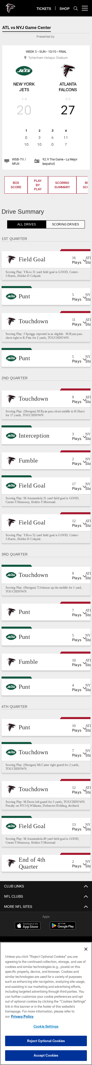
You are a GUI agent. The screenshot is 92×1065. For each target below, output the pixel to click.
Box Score (16, 185)
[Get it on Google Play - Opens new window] (62, 935)
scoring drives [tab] (65, 224)
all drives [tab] (27, 224)
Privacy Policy (22, 1016)
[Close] (85, 949)
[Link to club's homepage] (10, 6)
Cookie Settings (46, 1026)
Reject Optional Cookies (46, 1041)
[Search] (76, 8)
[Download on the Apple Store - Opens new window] (27, 933)
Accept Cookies (46, 1055)
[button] (46, 259)
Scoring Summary (62, 185)
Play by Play (38, 185)
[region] (46, 1003)
